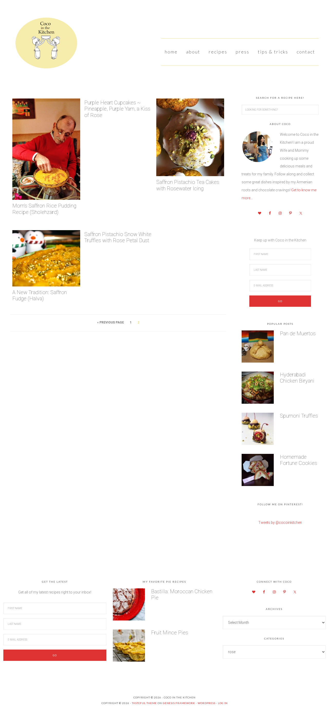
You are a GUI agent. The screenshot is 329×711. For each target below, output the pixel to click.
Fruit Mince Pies (169, 632)
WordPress (206, 703)
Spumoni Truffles (299, 416)
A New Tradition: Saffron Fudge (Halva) (39, 295)
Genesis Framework (179, 703)
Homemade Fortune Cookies (298, 460)
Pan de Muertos (298, 333)
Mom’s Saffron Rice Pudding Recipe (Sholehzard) (44, 209)
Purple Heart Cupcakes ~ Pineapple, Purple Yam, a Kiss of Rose (117, 109)
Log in (223, 703)
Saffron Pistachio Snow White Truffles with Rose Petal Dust (117, 237)
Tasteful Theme (144, 703)
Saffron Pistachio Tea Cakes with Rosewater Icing (187, 185)
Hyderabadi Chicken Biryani (297, 378)
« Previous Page (110, 322)
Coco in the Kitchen (43, 45)
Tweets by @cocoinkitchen (280, 522)
